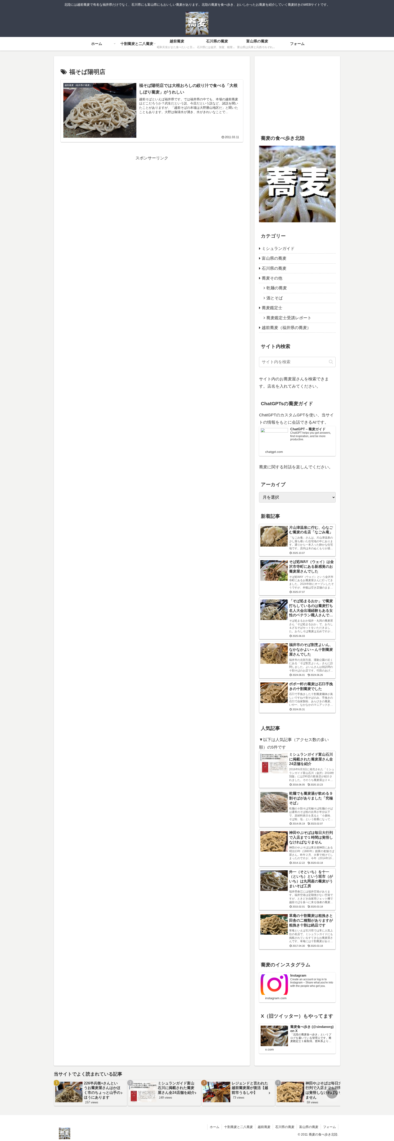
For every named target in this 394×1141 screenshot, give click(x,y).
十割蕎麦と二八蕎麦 (238, 1127)
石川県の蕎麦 (284, 1127)
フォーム (329, 1127)
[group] (90, 1093)
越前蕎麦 (264, 1127)
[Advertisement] (152, 194)
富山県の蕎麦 (308, 1127)
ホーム (214, 1127)
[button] (331, 361)
